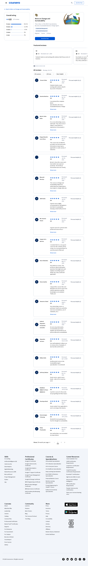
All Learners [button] (38, 74)
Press (47, 506)
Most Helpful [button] (60, 74)
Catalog (6, 516)
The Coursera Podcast (31, 516)
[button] (42, 442)
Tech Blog (27, 519)
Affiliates (48, 529)
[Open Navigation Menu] (6, 3)
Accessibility (49, 519)
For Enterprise (8, 529)
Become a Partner (9, 537)
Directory (48, 527)
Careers (6, 514)
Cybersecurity (8, 464)
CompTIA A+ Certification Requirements (72, 466)
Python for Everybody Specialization (51, 490)
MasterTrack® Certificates (11, 524)
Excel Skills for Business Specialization (52, 475)
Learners (27, 506)
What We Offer (8, 508)
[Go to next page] (64, 442)
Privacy (48, 514)
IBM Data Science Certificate (32, 489)
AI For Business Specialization (53, 464)
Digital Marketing (8, 469)
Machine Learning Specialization (50, 482)
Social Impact (7, 539)
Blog (26, 514)
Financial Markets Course (52, 478)
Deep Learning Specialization (53, 472)
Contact (48, 521)
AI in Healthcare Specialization (53, 469)
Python (6, 479)
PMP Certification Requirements (70, 485)
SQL (5, 482)
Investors (48, 508)
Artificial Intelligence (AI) (10, 461)
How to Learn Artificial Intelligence (72, 480)
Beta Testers (28, 511)
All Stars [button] (49, 74)
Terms (47, 511)
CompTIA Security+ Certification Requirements (73, 471)
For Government (8, 532)
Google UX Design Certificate (32, 479)
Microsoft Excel (8, 474)
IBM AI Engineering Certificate (32, 482)
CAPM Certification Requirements (71, 462)
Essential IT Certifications (72, 474)
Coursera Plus (8, 519)
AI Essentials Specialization (53, 461)
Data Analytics (8, 466)
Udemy (6, 545)
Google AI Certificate (30, 461)
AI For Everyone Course (52, 466)
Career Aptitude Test (71, 459)
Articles (48, 524)
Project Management (9, 477)
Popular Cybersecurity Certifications (72, 489)
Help (47, 516)
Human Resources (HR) (10, 472)
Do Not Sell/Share (50, 534)
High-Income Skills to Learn (73, 477)
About (6, 506)
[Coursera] (14, 2)
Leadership (7, 511)
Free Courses (7, 542)
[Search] (72, 3)
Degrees (6, 527)
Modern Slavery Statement (53, 532)
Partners (27, 508)
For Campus (7, 534)
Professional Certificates (10, 521)
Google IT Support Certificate (32, 472)
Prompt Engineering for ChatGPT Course (52, 486)
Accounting (7, 459)
